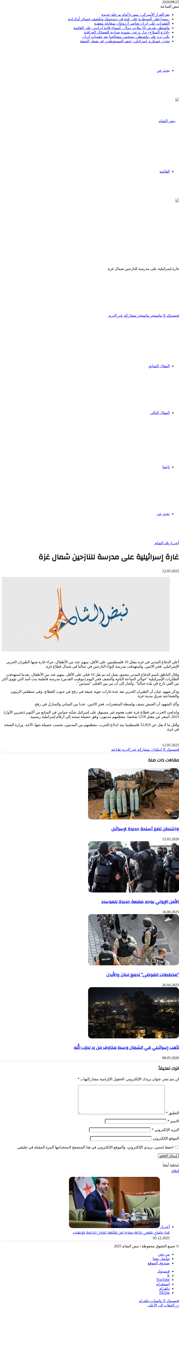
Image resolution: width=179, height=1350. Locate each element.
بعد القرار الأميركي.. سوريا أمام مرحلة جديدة (135, 15)
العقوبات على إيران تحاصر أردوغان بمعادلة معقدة (132, 23)
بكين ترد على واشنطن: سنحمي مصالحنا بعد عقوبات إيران (126, 37)
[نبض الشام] (169, 121)
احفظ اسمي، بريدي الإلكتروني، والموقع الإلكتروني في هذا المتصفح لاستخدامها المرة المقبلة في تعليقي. (95, 1147)
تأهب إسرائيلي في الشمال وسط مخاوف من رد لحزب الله (126, 1047)
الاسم (173, 1121)
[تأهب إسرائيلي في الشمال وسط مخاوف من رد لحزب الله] (133, 1037)
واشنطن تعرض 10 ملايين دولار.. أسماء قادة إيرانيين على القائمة (121, 28)
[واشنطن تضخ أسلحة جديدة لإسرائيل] (133, 818)
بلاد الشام (162, 543)
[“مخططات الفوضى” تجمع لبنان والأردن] (133, 964)
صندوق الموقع (159, 1263)
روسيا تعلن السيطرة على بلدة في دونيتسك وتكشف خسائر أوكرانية (119, 19)
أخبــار (174, 543)
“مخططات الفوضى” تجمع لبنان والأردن (143, 975)
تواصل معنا (161, 1259)
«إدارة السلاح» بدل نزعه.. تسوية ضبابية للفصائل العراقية (127, 32)
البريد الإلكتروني (165, 1130)
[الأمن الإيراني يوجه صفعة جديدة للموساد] (133, 891)
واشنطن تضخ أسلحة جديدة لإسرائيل (145, 829)
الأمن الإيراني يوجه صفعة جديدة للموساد (140, 902)
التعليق (172, 1113)
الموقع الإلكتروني (166, 1138)
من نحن (164, 1254)
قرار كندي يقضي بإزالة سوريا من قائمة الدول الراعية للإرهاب (121, 1232)
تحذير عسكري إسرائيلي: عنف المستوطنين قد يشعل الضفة (125, 41)
